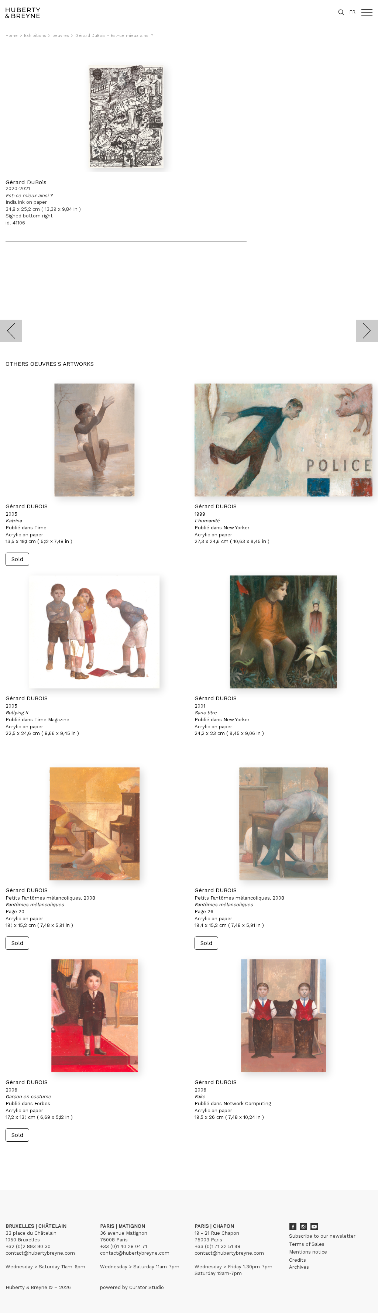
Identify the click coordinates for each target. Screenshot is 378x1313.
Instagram (303, 1226)
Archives (299, 1267)
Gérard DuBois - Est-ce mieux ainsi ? (114, 35)
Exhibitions (35, 35)
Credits (297, 1260)
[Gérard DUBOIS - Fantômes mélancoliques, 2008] (94, 824)
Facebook (292, 1226)
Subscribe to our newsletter (322, 1236)
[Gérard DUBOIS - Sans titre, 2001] (283, 632)
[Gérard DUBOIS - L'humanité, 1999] (283, 440)
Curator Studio (146, 1287)
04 (34, 1155)
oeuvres (60, 35)
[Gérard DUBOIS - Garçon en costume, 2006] (94, 1015)
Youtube (314, 1226)
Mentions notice (308, 1252)
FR (352, 12)
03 (27, 1155)
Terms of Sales (306, 1244)
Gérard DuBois (26, 182)
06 (51, 1155)
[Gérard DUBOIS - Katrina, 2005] (94, 440)
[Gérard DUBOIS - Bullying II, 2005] (94, 632)
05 (41, 1155)
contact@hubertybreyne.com (40, 1253)
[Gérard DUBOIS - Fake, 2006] (283, 1015)
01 (12, 1155)
